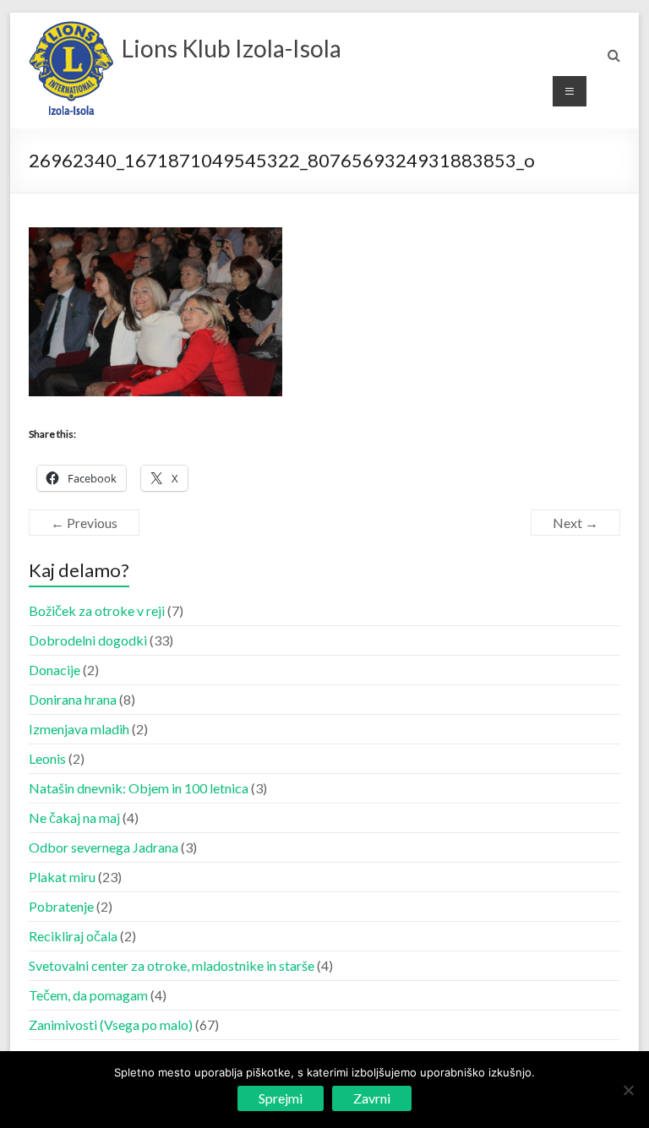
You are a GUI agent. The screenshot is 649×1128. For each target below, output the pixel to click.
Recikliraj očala (73, 936)
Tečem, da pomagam (88, 995)
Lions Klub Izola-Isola (231, 48)
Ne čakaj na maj (74, 817)
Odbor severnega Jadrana (103, 847)
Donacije (54, 670)
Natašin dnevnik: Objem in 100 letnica (138, 788)
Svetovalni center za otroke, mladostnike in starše (171, 965)
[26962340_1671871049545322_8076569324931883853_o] (155, 237)
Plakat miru (62, 877)
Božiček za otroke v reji (97, 610)
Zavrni (371, 1098)
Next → (575, 523)
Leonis (47, 758)
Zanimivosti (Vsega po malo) (111, 1024)
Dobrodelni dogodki (88, 640)
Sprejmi (281, 1098)
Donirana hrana (73, 699)
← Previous (84, 523)
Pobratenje (61, 906)
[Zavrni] (627, 1090)
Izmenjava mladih (79, 729)
